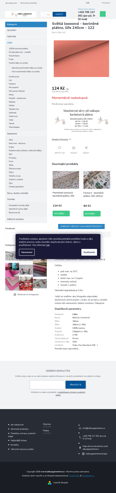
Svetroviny (13, 116)
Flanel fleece (14, 56)
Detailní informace (60, 139)
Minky (11, 94)
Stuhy (11, 165)
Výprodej (11, 36)
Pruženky (12, 158)
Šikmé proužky (15, 168)
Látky (9, 42)
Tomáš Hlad (74, 475)
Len (10, 80)
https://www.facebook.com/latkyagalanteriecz (95, 447)
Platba (46, 430)
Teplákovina (14, 109)
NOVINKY (11, 30)
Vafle (11, 120)
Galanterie (12, 133)
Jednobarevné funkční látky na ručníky (27, 68)
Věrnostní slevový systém (22, 449)
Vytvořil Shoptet (60, 482)
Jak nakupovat (11, 3)
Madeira (12, 84)
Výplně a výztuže (16, 179)
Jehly (11, 140)
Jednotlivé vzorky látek (18, 209)
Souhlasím (89, 252)
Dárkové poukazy (15, 219)
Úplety (11, 105)
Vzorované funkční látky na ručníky (26, 71)
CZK (87, 3)
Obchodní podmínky (28, 3)
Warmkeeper (14, 127)
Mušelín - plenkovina (17, 98)
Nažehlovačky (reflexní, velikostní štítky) (25, 150)
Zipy (11, 183)
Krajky (11, 147)
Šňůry (11, 172)
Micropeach (14, 87)
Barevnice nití (14, 212)
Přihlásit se (75, 384)
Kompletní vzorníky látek (19, 205)
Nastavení (26, 252)
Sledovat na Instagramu (28, 294)
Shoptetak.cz (88, 475)
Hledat (59, 14)
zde (48, 245)
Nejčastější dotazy (19, 440)
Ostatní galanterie (16, 186)
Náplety (12, 102)
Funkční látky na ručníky (18, 63)
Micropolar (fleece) (17, 91)
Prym (11, 161)
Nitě (10, 154)
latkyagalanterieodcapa (96, 453)
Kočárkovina (14, 76)
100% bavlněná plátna (18, 48)
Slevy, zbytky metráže (17, 193)
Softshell (12, 113)
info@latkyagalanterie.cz (94, 428)
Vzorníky (11, 199)
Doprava (47, 424)
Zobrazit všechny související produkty (81, 226)
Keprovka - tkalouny (17, 143)
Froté (11, 59)
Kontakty (15, 445)
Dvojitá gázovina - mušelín (20, 52)
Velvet (11, 123)
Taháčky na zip (15, 176)
